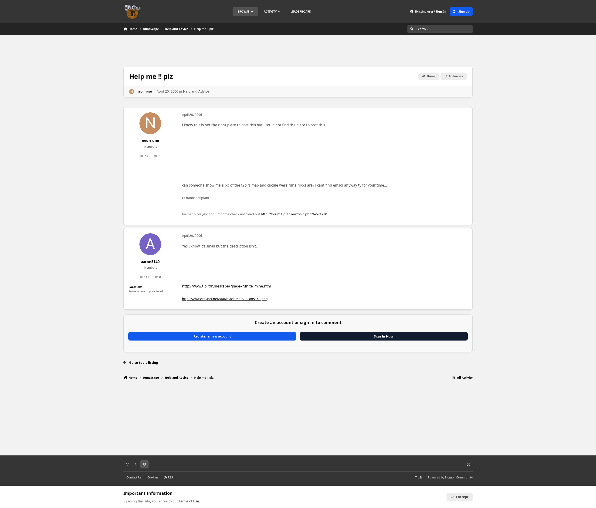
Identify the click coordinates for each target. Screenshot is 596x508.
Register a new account (212, 336)
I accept (462, 497)
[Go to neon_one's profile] (131, 91)
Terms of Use (189, 501)
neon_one (144, 91)
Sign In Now (383, 336)
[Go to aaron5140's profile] (150, 244)
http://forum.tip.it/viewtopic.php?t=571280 (294, 214)
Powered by (450, 477)
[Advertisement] (298, 50)
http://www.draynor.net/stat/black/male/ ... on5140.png (225, 299)
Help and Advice (196, 91)
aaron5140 (150, 261)
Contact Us (134, 477)
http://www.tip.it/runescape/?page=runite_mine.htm (226, 286)
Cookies (152, 477)
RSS (170, 477)
